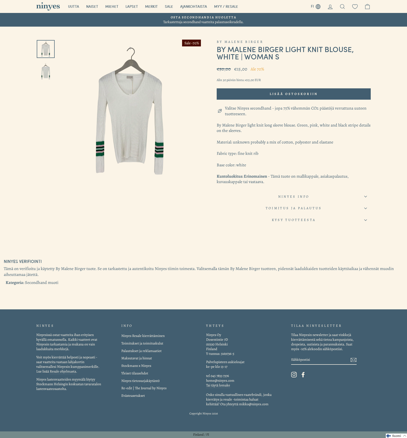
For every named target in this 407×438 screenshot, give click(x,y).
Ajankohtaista (193, 6)
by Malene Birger (240, 41)
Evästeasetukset (133, 395)
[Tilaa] (353, 360)
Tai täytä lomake (218, 385)
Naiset (92, 6)
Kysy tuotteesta (294, 219)
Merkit (151, 6)
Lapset (132, 6)
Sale (169, 6)
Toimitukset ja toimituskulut (142, 343)
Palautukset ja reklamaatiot (141, 350)
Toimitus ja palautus (294, 208)
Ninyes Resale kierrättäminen (143, 335)
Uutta (73, 6)
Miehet (111, 6)
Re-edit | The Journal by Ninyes (144, 387)
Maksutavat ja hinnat (136, 358)
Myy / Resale (226, 6)
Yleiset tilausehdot (134, 373)
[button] (396, 436)
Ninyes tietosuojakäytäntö (140, 380)
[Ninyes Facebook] (303, 374)
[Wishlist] (355, 6)
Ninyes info (293, 196)
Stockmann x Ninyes (136, 365)
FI (317, 5)
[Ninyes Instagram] (294, 374)
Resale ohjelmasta (63, 371)
